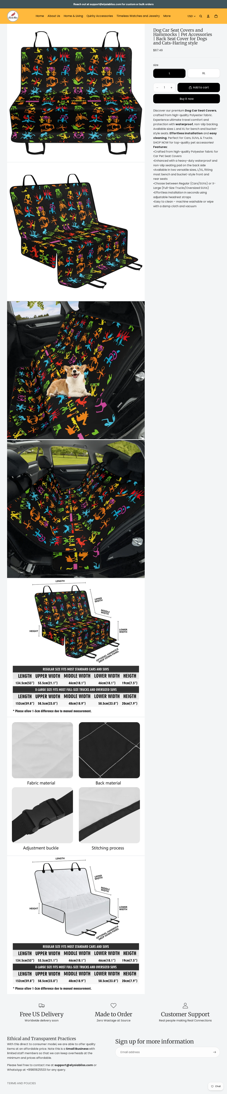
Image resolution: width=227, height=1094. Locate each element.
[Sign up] (214, 1052)
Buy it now (187, 99)
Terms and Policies (21, 1083)
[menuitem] (167, 16)
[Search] (201, 16)
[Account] (208, 16)
